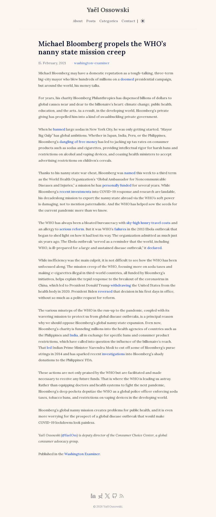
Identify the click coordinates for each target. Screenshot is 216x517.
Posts (91, 21)
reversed (105, 291)
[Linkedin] (94, 497)
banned (59, 129)
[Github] (115, 497)
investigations (113, 354)
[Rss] (121, 497)
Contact (128, 21)
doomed (127, 79)
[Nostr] (101, 497)
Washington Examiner (82, 454)
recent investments (75, 191)
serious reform (71, 229)
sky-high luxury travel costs (148, 223)
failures (120, 229)
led (49, 347)
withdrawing (121, 285)
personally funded (116, 185)
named (129, 173)
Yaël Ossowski (108, 10)
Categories (108, 21)
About (78, 21)
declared (154, 248)
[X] (108, 497)
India (74, 335)
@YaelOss (69, 435)
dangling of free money (78, 142)
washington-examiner (91, 63)
